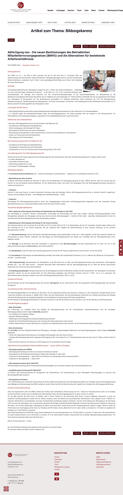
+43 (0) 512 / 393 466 (16, 481)
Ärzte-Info (52, 23)
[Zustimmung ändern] (6, 489)
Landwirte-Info (108, 23)
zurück (77, 46)
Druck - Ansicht (90, 46)
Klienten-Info (14, 23)
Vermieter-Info (88, 23)
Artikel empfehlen (107, 46)
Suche (11, 40)
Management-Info (34, 23)
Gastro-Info (70, 23)
